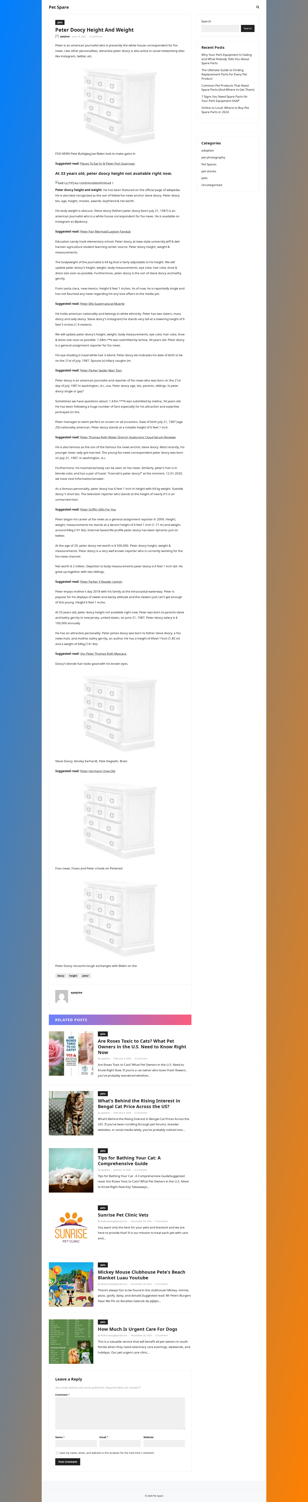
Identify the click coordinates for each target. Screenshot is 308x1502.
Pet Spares (208, 164)
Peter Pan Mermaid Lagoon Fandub (105, 231)
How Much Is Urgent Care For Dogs (137, 1329)
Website (148, 1437)
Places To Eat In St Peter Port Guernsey (107, 163)
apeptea (65, 36)
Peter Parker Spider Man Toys (101, 370)
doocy (60, 975)
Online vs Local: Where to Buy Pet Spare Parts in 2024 (225, 110)
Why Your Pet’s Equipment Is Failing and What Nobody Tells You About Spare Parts (226, 59)
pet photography (213, 157)
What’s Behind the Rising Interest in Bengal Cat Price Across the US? (139, 1103)
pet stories (208, 171)
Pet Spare (59, 7)
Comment (62, 1394)
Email (103, 1437)
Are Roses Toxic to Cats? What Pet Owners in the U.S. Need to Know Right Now (142, 1046)
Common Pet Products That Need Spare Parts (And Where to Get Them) (227, 87)
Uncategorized (211, 185)
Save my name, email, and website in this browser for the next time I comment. (107, 1453)
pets (59, 22)
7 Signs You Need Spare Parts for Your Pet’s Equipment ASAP (224, 98)
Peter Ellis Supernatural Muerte (102, 304)
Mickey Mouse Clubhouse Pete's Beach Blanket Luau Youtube (141, 1275)
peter (85, 975)
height (73, 975)
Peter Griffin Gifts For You (98, 509)
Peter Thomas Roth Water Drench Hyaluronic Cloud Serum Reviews (128, 437)
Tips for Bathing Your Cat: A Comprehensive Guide (129, 1160)
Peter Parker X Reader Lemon (101, 582)
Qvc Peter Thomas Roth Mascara (103, 654)
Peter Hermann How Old (97, 771)
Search (206, 21)
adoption (207, 150)
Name (60, 1437)
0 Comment (96, 36)
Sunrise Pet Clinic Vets (123, 1215)
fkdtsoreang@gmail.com (114, 1221)
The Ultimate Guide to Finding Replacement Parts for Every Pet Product (224, 74)
